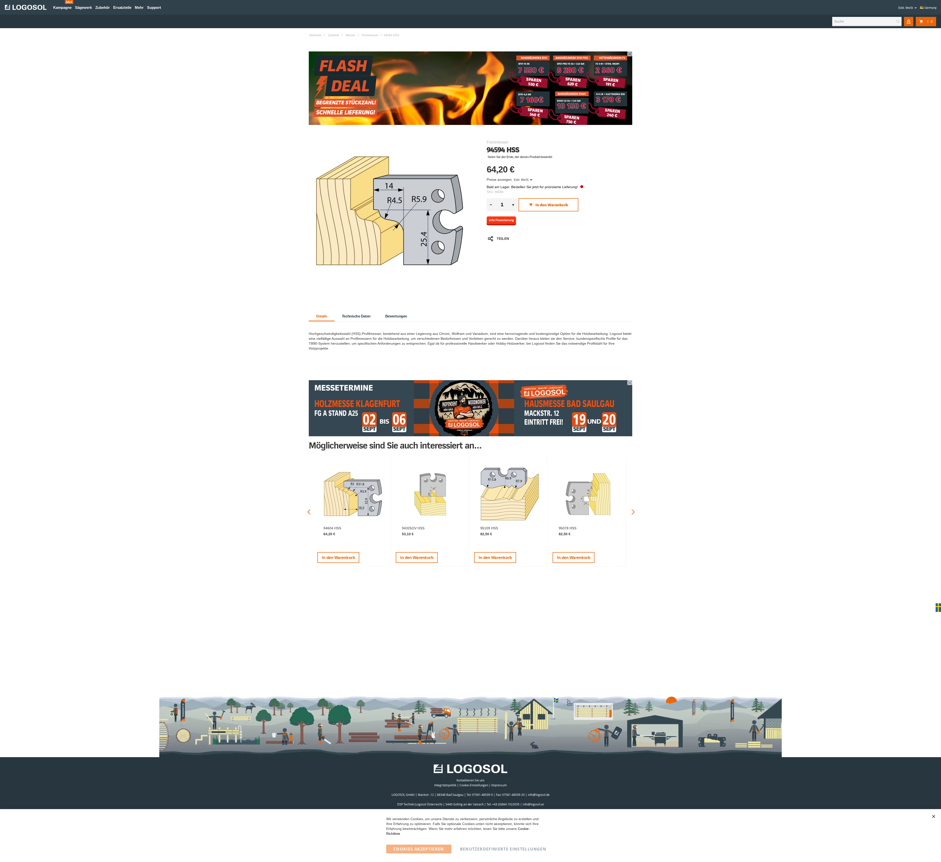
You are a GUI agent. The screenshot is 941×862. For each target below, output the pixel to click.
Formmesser (370, 35)
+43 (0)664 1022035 (506, 804)
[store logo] (26, 7)
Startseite (315, 35)
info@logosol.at (533, 804)
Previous (308, 512)
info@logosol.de (539, 795)
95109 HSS (489, 528)
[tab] (321, 316)
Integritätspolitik (445, 785)
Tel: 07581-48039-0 (480, 795)
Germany (930, 8)
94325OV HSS (413, 528)
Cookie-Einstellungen (473, 785)
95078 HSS (567, 528)
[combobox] (867, 21)
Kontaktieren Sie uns (470, 780)
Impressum (499, 785)
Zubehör (333, 35)
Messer (350, 35)
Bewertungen (396, 316)
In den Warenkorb (338, 557)
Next (633, 512)
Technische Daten (356, 316)
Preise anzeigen (499, 180)
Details (321, 316)
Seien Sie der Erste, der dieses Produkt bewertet (520, 157)
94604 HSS (332, 528)
